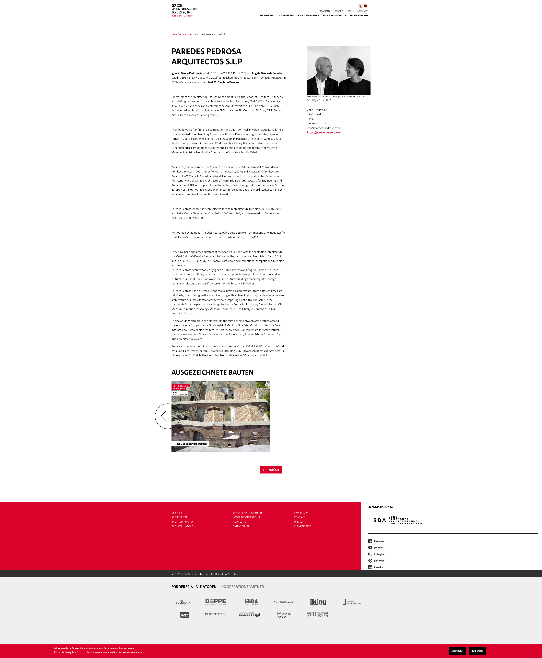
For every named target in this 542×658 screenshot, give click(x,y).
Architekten (286, 15)
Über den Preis (267, 15)
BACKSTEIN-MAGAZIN (334, 15)
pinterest (379, 560)
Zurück (274, 470)
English (361, 6)
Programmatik (359, 15)
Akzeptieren (457, 651)
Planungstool (303, 526)
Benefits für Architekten (248, 512)
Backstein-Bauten (308, 15)
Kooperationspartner (246, 517)
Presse (350, 11)
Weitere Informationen (130, 652)
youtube (378, 547)
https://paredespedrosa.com (324, 132)
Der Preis (177, 512)
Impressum (301, 512)
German (366, 6)
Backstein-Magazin (183, 526)
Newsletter (325, 11)
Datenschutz (241, 526)
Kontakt (339, 11)
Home (174, 34)
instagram (379, 554)
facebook (379, 541)
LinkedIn (378, 567)
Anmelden (362, 11)
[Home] (185, 12)
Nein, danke (477, 651)
